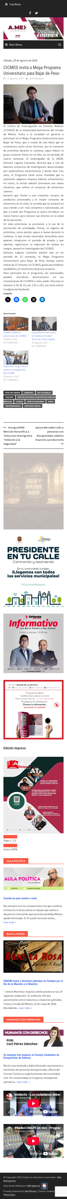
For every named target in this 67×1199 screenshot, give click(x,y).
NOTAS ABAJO (44, 392)
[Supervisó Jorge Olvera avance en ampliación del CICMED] (15, 357)
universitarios (32, 406)
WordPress (30, 1191)
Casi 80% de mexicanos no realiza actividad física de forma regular (44, 336)
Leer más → (9, 922)
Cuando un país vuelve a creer (20, 898)
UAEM (50, 401)
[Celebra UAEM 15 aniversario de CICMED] (15, 324)
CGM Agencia (33, 1185)
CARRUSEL (29, 392)
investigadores (35, 401)
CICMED (19, 401)
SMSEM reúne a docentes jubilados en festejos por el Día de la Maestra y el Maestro (33, 982)
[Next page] (13, 836)
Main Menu (15, 44)
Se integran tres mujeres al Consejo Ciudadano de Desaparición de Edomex (31, 1056)
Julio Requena (36, 78)
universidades (12, 406)
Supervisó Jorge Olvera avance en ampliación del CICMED (15, 370)
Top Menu (15, 4)
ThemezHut (9, 1194)
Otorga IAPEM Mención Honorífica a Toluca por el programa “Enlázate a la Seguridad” (17, 435)
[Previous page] (6, 836)
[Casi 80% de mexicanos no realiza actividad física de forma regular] (44, 324)
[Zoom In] (13, 845)
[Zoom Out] (6, 845)
